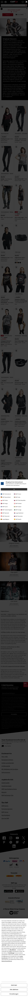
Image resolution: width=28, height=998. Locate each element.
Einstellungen (14, 994)
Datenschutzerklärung (7, 961)
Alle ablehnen (14, 989)
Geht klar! (14, 985)
